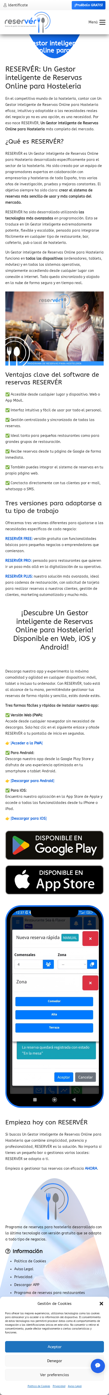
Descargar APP (26, 1285)
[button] (101, 1303)
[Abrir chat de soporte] (98, 1366)
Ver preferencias (54, 1375)
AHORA (91, 1168)
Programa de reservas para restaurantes (49, 1293)
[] (27, 743)
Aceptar (55, 1347)
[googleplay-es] (54, 845)
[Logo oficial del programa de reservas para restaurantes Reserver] (28, 22)
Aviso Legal (75, 1386)
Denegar (54, 1361)
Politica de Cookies (30, 1261)
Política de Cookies (39, 1386)
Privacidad (59, 1386)
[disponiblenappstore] (54, 880)
